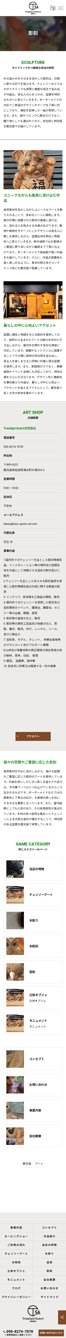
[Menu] (60, 8)
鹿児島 (27, 1163)
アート (39, 1163)
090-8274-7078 (13, 446)
